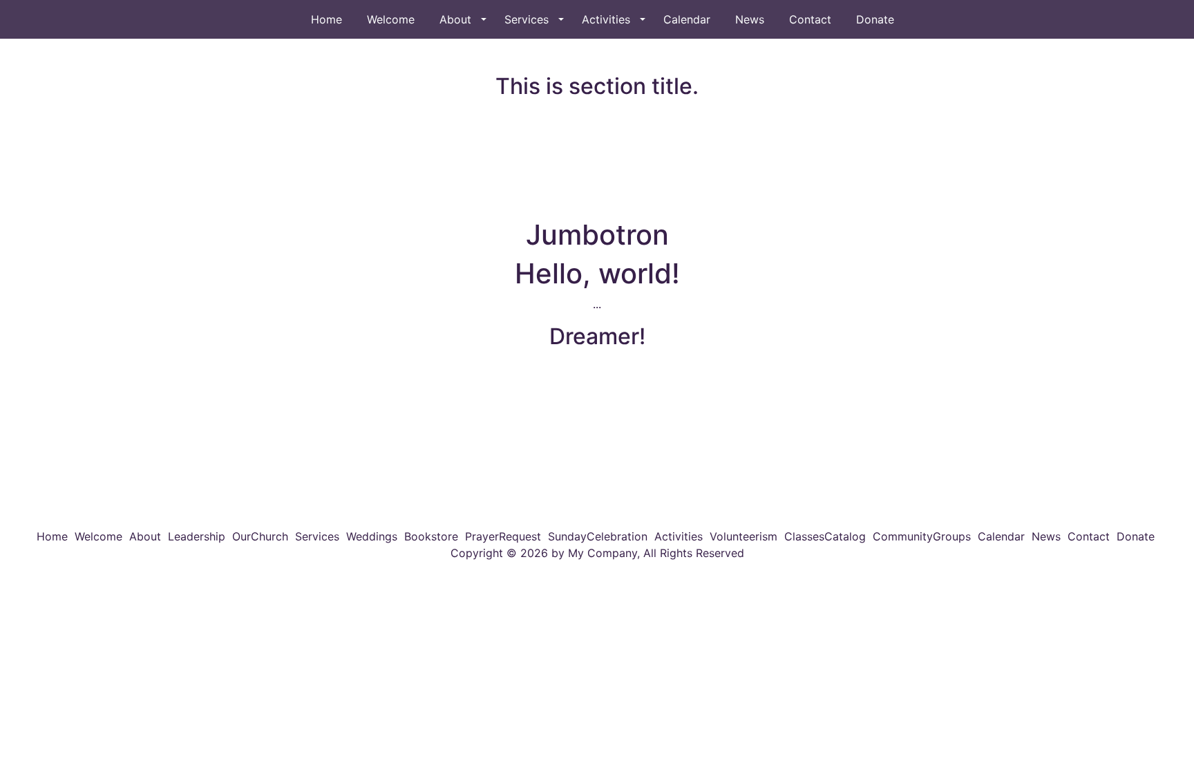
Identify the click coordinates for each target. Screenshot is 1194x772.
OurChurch (260, 536)
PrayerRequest (503, 536)
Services (527, 19)
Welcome (390, 19)
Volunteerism (743, 536)
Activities (606, 19)
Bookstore (431, 536)
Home (326, 19)
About (455, 19)
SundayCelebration (597, 536)
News (749, 19)
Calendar (686, 19)
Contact (810, 19)
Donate (875, 19)
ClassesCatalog (825, 536)
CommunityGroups (922, 536)
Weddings (371, 536)
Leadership (196, 536)
